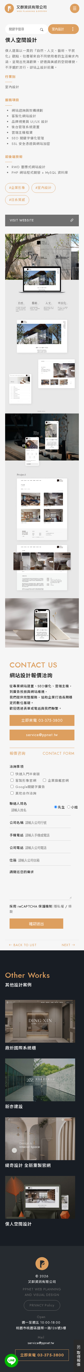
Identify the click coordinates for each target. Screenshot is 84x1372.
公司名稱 (17, 822)
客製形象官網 (25, 780)
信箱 (13, 860)
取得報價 (78, 1357)
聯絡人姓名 (18, 803)
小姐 (74, 807)
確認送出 (36, 924)
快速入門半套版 (27, 774)
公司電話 (17, 847)
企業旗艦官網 (58, 780)
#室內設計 (43, 187)
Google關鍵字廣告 (29, 786)
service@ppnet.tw (42, 735)
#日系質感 (17, 199)
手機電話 (17, 835)
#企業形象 (17, 187)
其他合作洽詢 (25, 793)
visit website (22, 220)
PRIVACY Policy (42, 1305)
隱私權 (59, 906)
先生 (61, 807)
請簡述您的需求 (22, 872)
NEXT (67, 945)
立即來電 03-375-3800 (42, 720)
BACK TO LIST (24, 945)
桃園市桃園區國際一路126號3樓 (41, 1328)
